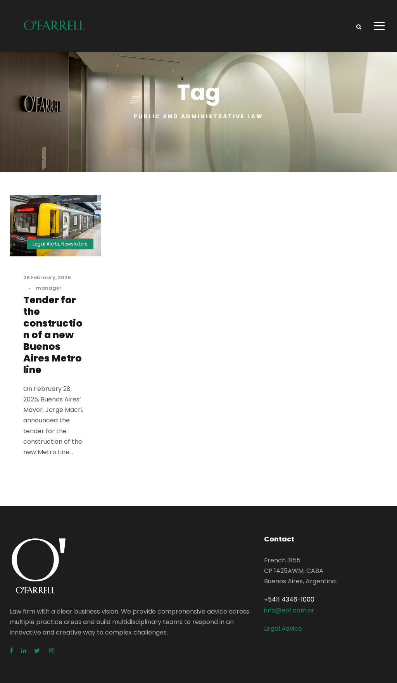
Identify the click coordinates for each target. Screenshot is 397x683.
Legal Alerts (46, 243)
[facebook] (11, 650)
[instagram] (52, 650)
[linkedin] (23, 650)
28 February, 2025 (47, 277)
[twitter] (37, 650)
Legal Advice (283, 628)
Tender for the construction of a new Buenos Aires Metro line (53, 335)
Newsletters (74, 243)
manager (49, 288)
